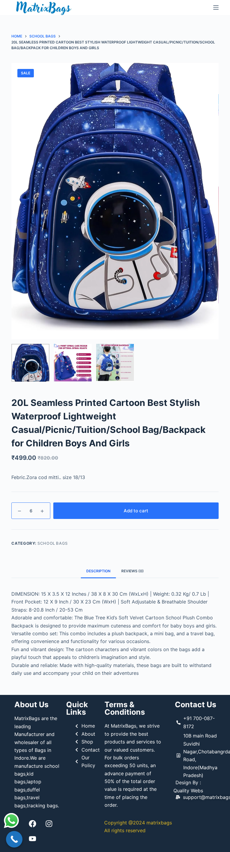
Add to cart (136, 511)
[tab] (98, 571)
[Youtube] (32, 838)
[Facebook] (32, 823)
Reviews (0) (132, 571)
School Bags (52, 543)
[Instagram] (48, 823)
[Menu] (216, 7)
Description (98, 571)
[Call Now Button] (14, 839)
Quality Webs (188, 791)
